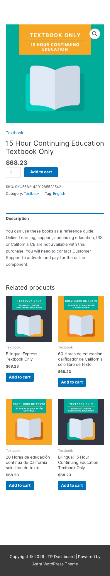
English (59, 193)
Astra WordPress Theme (55, 564)
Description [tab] (17, 218)
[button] (94, 34)
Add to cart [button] (20, 377)
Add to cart (41, 172)
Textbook (14, 132)
